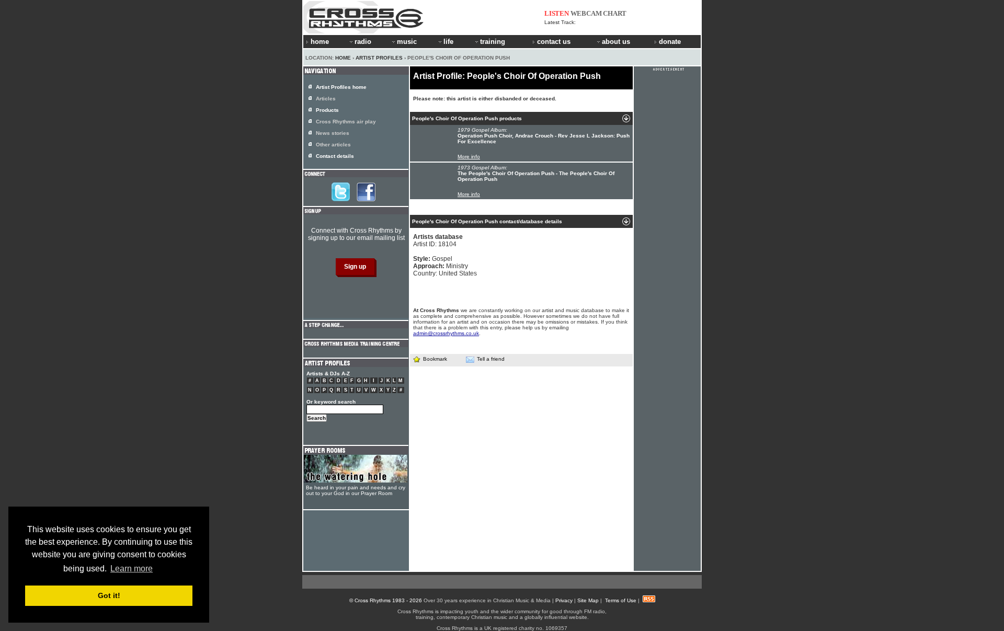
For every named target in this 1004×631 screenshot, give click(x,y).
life (448, 41)
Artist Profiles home (341, 87)
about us (616, 41)
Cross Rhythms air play (346, 121)
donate (670, 41)
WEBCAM (586, 13)
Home (343, 58)
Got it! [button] (109, 595)
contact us (554, 41)
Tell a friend (491, 359)
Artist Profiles (379, 58)
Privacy (564, 600)
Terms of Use (620, 600)
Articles (326, 98)
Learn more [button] (131, 568)
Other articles (333, 144)
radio (363, 41)
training (492, 41)
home (320, 41)
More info (469, 156)
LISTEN (556, 13)
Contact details (335, 156)
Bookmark (435, 359)
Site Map (588, 600)
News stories (332, 133)
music (407, 41)
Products (327, 110)
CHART (614, 13)
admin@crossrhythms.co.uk (446, 333)
